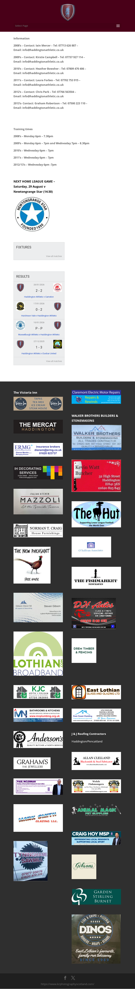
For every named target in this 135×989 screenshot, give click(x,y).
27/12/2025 (39, 341)
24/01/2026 (39, 285)
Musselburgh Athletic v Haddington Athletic (39, 334)
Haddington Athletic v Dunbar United (39, 353)
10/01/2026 (39, 322)
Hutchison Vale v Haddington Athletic (39, 315)
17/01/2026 (39, 303)
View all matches (54, 256)
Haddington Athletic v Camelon (39, 297)
